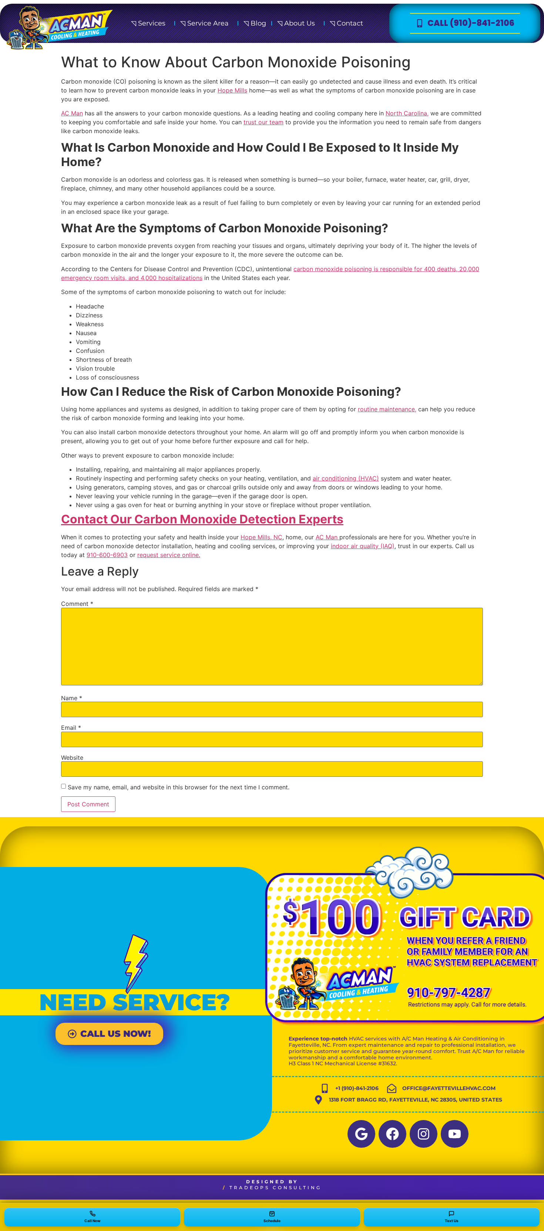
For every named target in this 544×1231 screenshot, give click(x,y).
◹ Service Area (204, 23)
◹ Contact (346, 23)
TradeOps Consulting (275, 1187)
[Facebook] (392, 1134)
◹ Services (148, 23)
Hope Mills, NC (261, 537)
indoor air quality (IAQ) (362, 546)
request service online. (168, 555)
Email (71, 728)
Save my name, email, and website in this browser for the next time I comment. (178, 787)
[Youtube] (455, 1134)
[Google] (361, 1134)
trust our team (263, 122)
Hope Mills (232, 90)
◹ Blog (255, 23)
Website (72, 757)
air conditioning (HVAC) (346, 478)
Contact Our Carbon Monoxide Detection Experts (202, 519)
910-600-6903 (107, 555)
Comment (77, 604)
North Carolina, (407, 113)
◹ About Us (296, 23)
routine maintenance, (387, 409)
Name (71, 698)
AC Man (72, 113)
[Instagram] (423, 1134)
